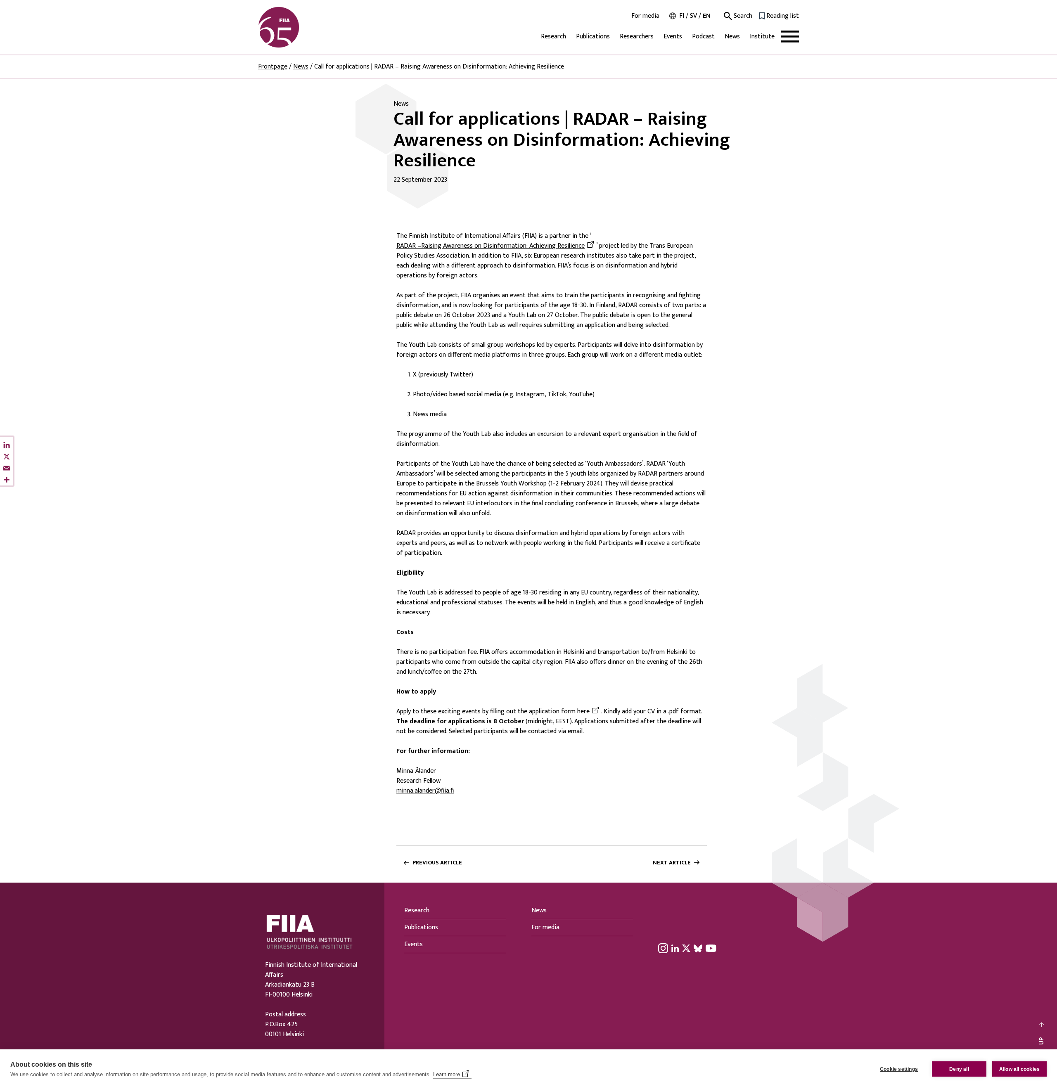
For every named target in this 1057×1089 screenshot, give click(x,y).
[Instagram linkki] (663, 948)
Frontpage (272, 66)
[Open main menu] (790, 36)
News (732, 36)
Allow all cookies (1019, 1069)
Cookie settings (899, 1069)
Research (553, 36)
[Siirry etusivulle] (297, 27)
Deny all (959, 1069)
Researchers (637, 36)
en (707, 15)
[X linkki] (686, 948)
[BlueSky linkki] (698, 948)
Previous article (437, 862)
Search (742, 16)
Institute (762, 36)
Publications (593, 36)
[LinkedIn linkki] (675, 948)
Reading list (782, 16)
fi (681, 15)
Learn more (446, 1074)
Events (673, 36)
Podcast (703, 36)
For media (645, 16)
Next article (672, 862)
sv (693, 15)
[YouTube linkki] (711, 948)
